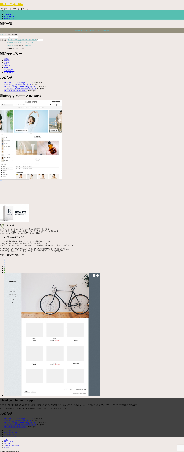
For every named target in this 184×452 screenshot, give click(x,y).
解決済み (21, 40)
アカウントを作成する (11, 432)
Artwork (6, 62)
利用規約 (7, 447)
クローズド (28, 40)
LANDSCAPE (8, 69)
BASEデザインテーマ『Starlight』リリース (18, 83)
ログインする (8, 430)
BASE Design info (11, 4)
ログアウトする (9, 434)
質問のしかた (8, 441)
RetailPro (6, 60)
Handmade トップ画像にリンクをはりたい (21, 42)
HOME (6, 440)
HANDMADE (8, 72)
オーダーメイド (9, 18)
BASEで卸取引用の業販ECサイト (15, 91)
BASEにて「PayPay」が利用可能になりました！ (20, 87)
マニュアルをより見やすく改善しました (17, 85)
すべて (10, 40)
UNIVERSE (8, 65)
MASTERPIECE (9, 71)
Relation (6, 67)
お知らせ (7, 443)
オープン (15, 40)
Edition (6, 64)
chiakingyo (11, 45)
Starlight (6, 59)
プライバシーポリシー (11, 445)
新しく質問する (9, 16)
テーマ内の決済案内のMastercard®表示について (20, 89)
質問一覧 (9, 14)
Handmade (28, 45)
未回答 (34, 40)
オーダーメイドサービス (12, 436)
